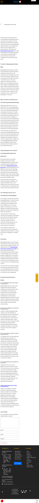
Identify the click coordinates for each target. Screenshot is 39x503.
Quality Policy (29, 456)
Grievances (29, 460)
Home (28, 451)
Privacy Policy (29, 465)
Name (2, 430)
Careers (28, 459)
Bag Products (17, 451)
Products (28, 454)
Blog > (2, 6)
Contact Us (29, 462)
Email (2, 434)
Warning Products (18, 456)
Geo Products (17, 452)
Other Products (18, 459)
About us (28, 452)
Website (2, 438)
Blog (27, 463)
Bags (2, 23)
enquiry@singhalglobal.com (8, 484)
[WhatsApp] (37, 502)
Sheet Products (18, 454)
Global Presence (30, 466)
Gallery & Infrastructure (31, 457)
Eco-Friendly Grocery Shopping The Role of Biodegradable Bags (18, 7)
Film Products (17, 457)
